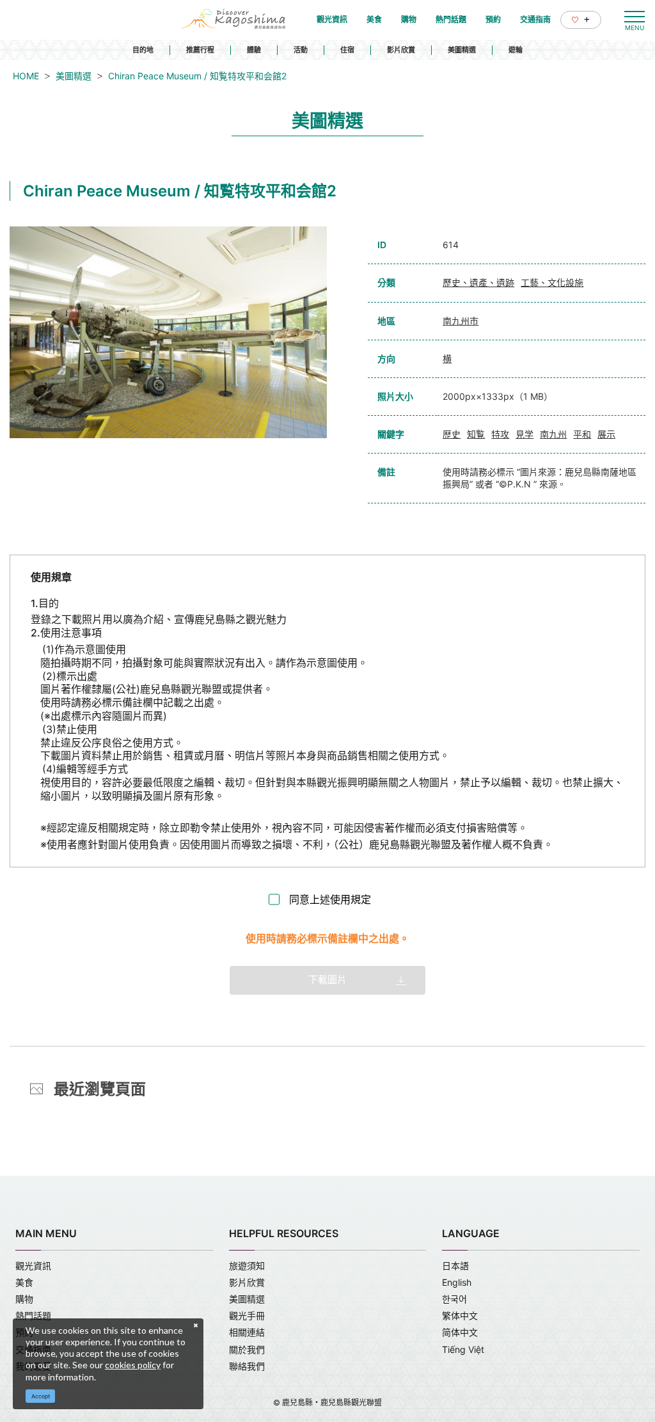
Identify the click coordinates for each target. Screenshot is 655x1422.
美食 (24, 1282)
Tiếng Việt (463, 1349)
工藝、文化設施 (552, 282)
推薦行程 (200, 49)
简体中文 (460, 1332)
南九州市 (460, 320)
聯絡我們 (247, 1366)
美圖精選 (462, 49)
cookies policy (133, 1364)
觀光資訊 (33, 1265)
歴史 (452, 434)
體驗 (254, 49)
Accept (40, 1396)
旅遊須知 (247, 1265)
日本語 (455, 1265)
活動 (301, 49)
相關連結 (247, 1332)
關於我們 (247, 1349)
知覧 (476, 434)
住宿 (347, 49)
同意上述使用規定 (330, 899)
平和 (582, 434)
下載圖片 (327, 980)
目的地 (143, 49)
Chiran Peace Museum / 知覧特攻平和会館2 (197, 75)
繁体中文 (460, 1315)
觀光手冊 (247, 1315)
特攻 (500, 434)
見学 (524, 434)
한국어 (454, 1298)
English (456, 1282)
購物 (24, 1298)
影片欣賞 (401, 49)
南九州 (553, 434)
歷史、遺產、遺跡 (478, 282)
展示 (606, 434)
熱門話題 (33, 1315)
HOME (26, 75)
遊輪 (516, 49)
